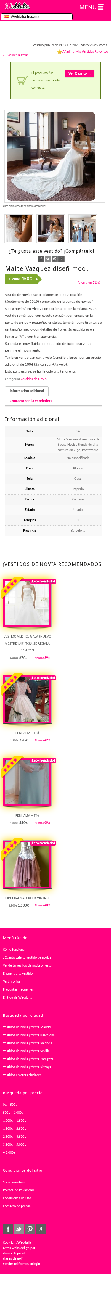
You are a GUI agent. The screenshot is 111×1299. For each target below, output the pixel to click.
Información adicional (27, 391)
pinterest (55, 259)
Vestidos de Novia (33, 379)
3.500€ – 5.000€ (14, 1145)
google (61, 259)
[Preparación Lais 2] (50, 228)
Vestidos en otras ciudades (22, 1075)
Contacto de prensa (17, 1206)
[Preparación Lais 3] (82, 228)
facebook (41, 259)
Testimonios (11, 981)
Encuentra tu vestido (18, 974)
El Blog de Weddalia (17, 997)
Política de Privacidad (18, 1190)
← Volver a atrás (15, 55)
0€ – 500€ (10, 1105)
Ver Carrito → (79, 73)
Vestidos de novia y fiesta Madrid (27, 1027)
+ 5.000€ (9, 1153)
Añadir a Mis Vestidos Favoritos (85, 52)
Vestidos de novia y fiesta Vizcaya (27, 1067)
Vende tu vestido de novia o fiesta (27, 966)
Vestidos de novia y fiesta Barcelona (29, 1035)
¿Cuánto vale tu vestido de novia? (27, 958)
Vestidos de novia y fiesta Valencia (27, 1043)
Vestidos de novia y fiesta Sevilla (26, 1051)
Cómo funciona (14, 950)
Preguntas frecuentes (18, 989)
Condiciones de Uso (17, 1198)
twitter (48, 259)
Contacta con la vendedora (31, 401)
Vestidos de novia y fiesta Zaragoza (28, 1059)
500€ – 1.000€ (13, 1113)
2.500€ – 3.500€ (14, 1137)
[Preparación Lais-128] (54, 156)
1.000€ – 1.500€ (14, 1121)
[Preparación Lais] (18, 228)
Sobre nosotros (14, 1182)
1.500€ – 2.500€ (14, 1129)
